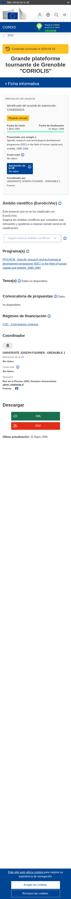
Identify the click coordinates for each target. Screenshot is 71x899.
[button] (48, 15)
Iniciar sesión (40, 15)
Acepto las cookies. (35, 884)
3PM (10, 35)
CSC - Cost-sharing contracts (20, 324)
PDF (38, 425)
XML (38, 416)
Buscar (56, 15)
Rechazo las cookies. (35, 893)
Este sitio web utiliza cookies (26, 872)
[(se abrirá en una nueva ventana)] (14, 13)
